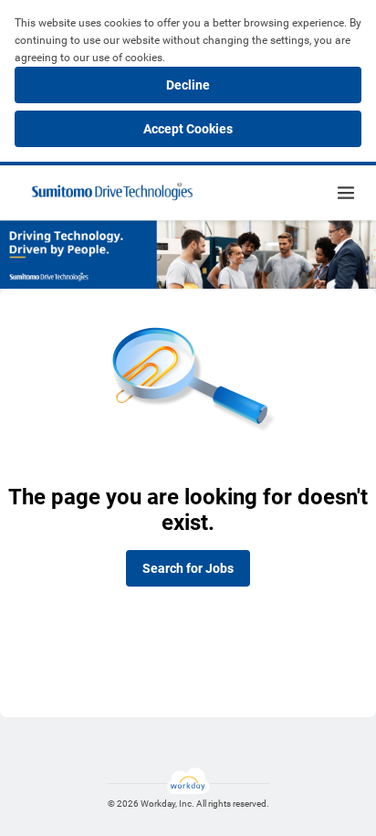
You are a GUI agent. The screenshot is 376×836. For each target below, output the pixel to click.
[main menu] (346, 192)
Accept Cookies (188, 129)
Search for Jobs (188, 568)
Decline (188, 85)
